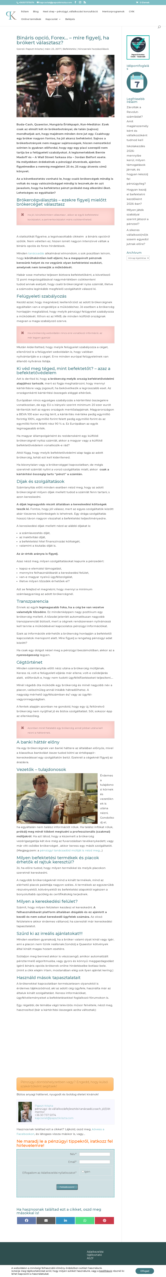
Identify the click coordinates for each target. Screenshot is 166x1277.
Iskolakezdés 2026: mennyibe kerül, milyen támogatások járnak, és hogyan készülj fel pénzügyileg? (137, 165)
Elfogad (144, 1271)
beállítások (105, 1271)
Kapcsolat (52, 19)
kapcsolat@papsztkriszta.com (54, 1118)
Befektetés (69, 49)
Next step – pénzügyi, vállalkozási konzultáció (70, 11)
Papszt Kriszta (34, 49)
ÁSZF (90, 1258)
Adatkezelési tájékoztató (95, 1253)
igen (87, 1171)
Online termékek (31, 19)
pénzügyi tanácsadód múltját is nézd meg (70, 850)
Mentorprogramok (113, 11)
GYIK (131, 11)
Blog (36, 11)
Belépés (70, 19)
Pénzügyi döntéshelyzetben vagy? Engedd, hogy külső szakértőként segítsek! (64, 1084)
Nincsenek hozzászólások (93, 49)
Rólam (25, 11)
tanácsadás (36, 253)
